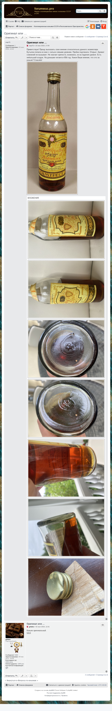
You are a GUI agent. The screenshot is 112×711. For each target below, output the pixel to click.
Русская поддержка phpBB (56, 693)
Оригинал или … (15, 33)
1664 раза (9, 662)
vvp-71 (8, 42)
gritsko (8, 639)
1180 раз (21, 664)
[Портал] (19, 11)
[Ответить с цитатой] (103, 43)
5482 (16, 655)
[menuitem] (17, 21)
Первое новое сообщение (74, 36)
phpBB (51, 690)
